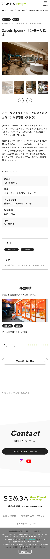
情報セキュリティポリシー (34, 515)
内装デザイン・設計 (11, 23)
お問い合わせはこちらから (25, 451)
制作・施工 (25, 23)
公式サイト (9, 171)
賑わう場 (6, 19)
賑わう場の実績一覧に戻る (17, 392)
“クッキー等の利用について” (31, 539)
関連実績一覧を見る (25, 361)
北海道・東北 (36, 23)
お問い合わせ (9, 515)
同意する (25, 551)
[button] (4, 344)
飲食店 (15, 19)
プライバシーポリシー (25, 523)
